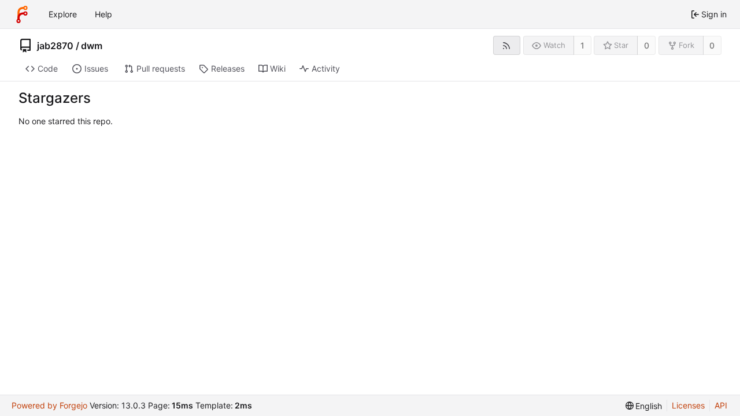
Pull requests (160, 68)
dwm (91, 45)
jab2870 (55, 45)
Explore (63, 14)
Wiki (278, 68)
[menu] (644, 406)
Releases (228, 68)
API (721, 405)
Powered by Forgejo (49, 405)
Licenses (688, 405)
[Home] (22, 14)
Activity (326, 68)
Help (103, 14)
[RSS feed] (506, 45)
